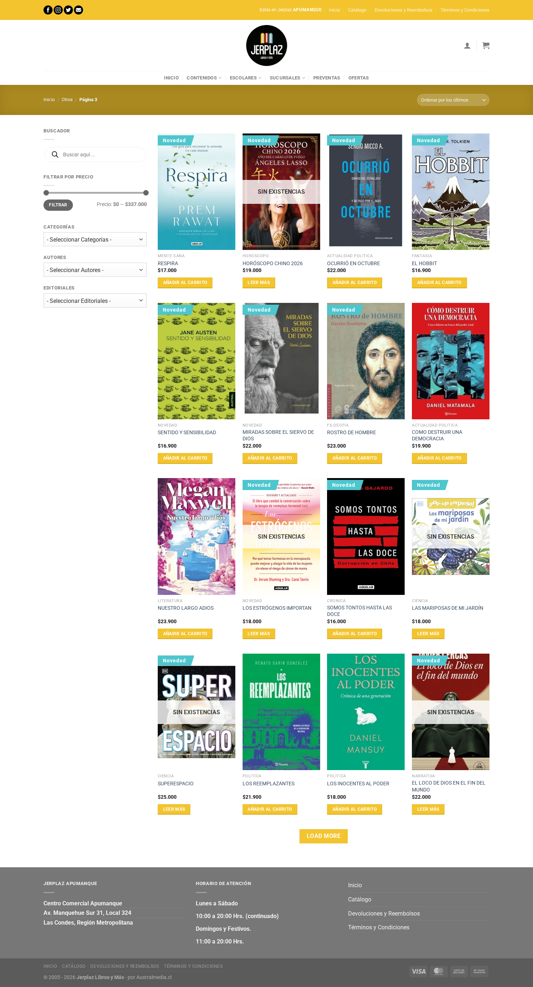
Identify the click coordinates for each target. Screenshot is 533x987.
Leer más (259, 282)
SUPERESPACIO (176, 784)
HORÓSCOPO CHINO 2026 (273, 263)
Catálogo (357, 10)
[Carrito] (485, 45)
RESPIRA (168, 263)
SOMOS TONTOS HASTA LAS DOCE (359, 611)
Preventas (326, 78)
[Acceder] (467, 45)
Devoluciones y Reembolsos (404, 10)
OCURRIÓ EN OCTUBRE (353, 263)
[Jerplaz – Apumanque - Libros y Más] (266, 45)
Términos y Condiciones (465, 10)
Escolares (243, 78)
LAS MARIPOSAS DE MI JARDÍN (447, 608)
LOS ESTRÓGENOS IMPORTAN (277, 608)
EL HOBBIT (424, 263)
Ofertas (358, 78)
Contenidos (202, 78)
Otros (67, 99)
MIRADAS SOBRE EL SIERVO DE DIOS (278, 435)
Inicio (334, 10)
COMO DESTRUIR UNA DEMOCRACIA (437, 435)
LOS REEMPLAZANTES (268, 784)
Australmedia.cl (154, 977)
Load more (323, 836)
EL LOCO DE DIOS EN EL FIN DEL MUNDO (449, 786)
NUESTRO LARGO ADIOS (186, 608)
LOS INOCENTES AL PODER (358, 784)
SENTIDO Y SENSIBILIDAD (187, 432)
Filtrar (58, 204)
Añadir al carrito (185, 282)
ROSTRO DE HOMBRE (351, 432)
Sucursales (285, 78)
